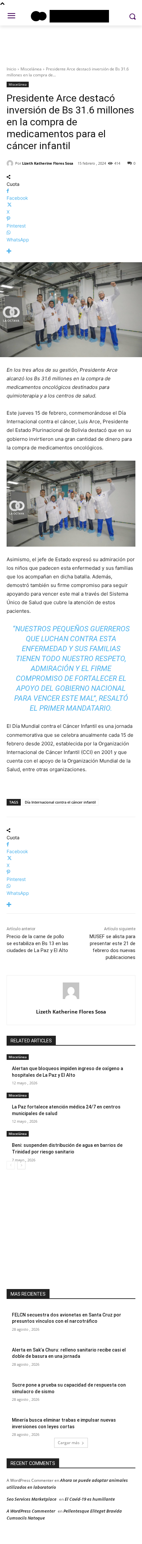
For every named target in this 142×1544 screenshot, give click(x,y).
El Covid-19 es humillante (90, 1499)
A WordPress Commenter (31, 1511)
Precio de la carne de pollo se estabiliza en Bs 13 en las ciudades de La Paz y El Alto (37, 943)
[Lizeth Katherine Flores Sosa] (11, 163)
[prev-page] (11, 1165)
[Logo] (71, 16)
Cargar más (69, 1442)
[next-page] (21, 1165)
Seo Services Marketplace (31, 1499)
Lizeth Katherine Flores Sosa (47, 163)
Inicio (11, 69)
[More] (71, 251)
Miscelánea (31, 69)
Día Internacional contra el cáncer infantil (60, 802)
